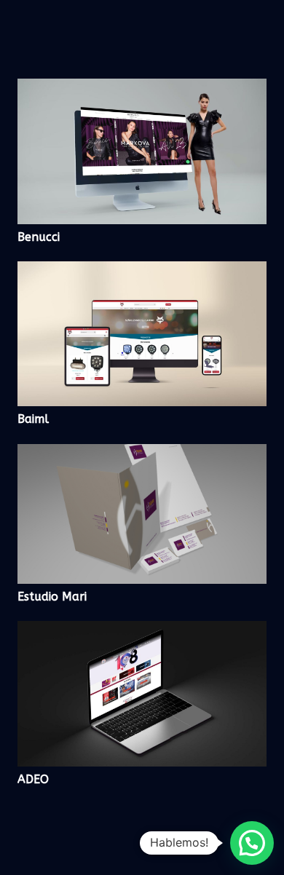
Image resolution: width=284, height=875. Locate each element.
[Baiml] (142, 271)
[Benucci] (142, 88)
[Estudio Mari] (142, 454)
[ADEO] (142, 631)
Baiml (33, 419)
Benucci (38, 237)
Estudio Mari (52, 596)
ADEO (33, 779)
